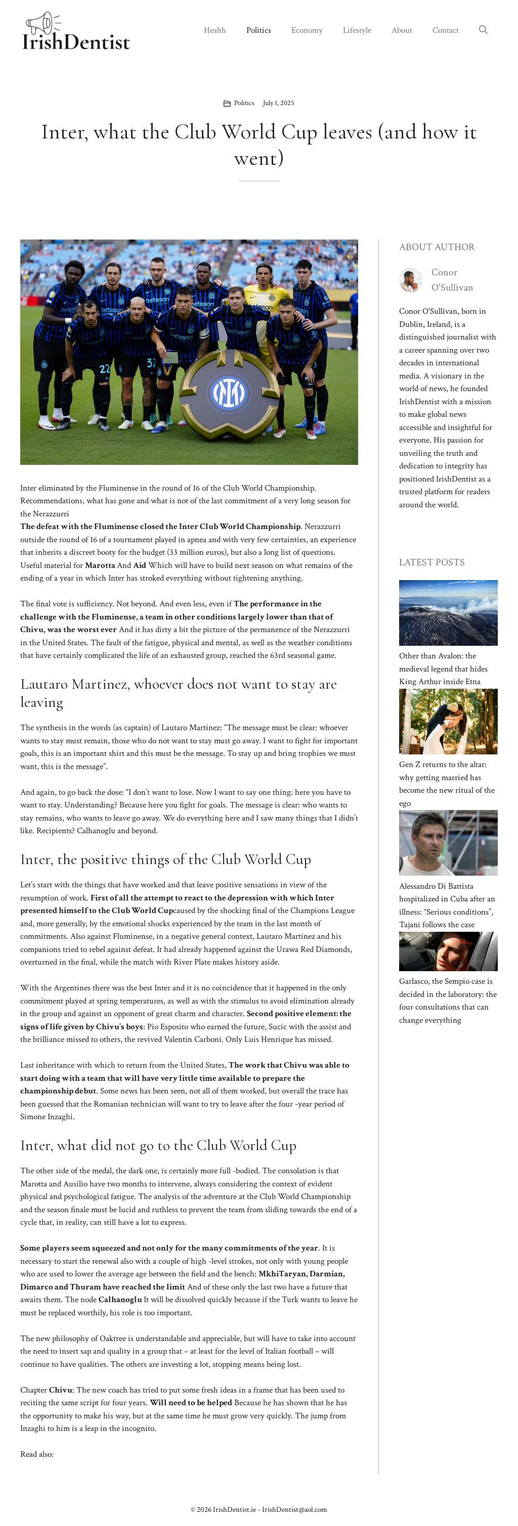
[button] (483, 30)
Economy (307, 30)
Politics (258, 30)
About (402, 30)
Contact (446, 30)
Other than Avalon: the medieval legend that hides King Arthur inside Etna (443, 668)
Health (215, 30)
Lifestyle (357, 30)
